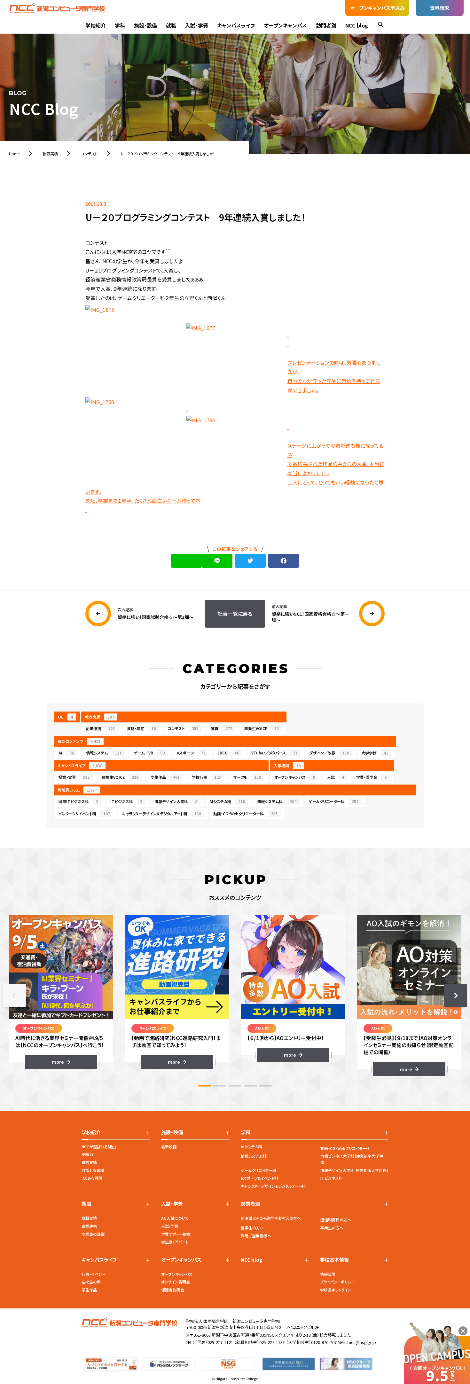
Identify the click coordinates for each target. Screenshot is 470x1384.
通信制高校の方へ (335, 1219)
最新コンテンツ (79, 741)
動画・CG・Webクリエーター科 (245, 813)
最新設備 (168, 1146)
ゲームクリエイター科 (258, 1170)
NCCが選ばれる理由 (99, 1146)
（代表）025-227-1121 (214, 1342)
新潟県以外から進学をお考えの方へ (271, 1218)
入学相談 (287, 765)
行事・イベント (93, 1274)
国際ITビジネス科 (78, 801)
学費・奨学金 (371, 777)
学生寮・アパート (174, 1241)
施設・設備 (145, 25)
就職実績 (89, 1218)
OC (65, 717)
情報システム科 (276, 801)
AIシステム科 (227, 801)
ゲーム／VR (149, 752)
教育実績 (99, 717)
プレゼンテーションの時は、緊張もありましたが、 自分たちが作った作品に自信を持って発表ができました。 (333, 376)
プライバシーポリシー (337, 1281)
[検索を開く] (381, 25)
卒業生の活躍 (93, 1234)
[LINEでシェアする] (217, 561)
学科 (120, 25)
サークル (247, 777)
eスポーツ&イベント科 (259, 1178)
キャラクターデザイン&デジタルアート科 (273, 1186)
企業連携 (100, 728)
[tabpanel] (61, 992)
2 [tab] (219, 1085)
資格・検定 (141, 728)
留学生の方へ (252, 1227)
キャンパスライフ (236, 25)
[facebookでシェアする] (283, 561)
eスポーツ (191, 752)
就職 (171, 25)
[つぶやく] (250, 561)
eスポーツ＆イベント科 (84, 813)
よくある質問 (92, 1178)
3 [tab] (235, 1085)
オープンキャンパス (285, 25)
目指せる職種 (93, 1170)
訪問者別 (326, 25)
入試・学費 (196, 25)
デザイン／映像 (329, 752)
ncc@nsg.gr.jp (362, 1342)
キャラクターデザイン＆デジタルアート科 (161, 813)
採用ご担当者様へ (256, 1235)
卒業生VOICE (261, 728)
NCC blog (356, 25)
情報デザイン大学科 (175, 801)
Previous (14, 995)
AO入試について (175, 1218)
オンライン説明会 (175, 1281)
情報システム (103, 752)
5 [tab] (265, 1085)
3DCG (228, 752)
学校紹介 (95, 25)
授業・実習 (74, 777)
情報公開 (327, 1274)
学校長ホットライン (335, 1289)
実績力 (87, 1154)
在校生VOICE (120, 777)
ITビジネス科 (126, 801)
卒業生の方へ (331, 1227)
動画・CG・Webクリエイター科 (345, 1148)
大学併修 (374, 752)
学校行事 (206, 777)
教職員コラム (77, 790)
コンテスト (183, 728)
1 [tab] (204, 1085)
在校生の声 (91, 1281)
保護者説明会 (172, 1289)
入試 (335, 777)
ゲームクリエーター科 (333, 801)
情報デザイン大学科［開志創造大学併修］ (354, 1170)
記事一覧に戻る (234, 613)
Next (455, 995)
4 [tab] (250, 1085)
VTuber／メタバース (274, 752)
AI (66, 752)
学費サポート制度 (176, 1234)
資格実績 (89, 1162)
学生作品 (165, 777)
